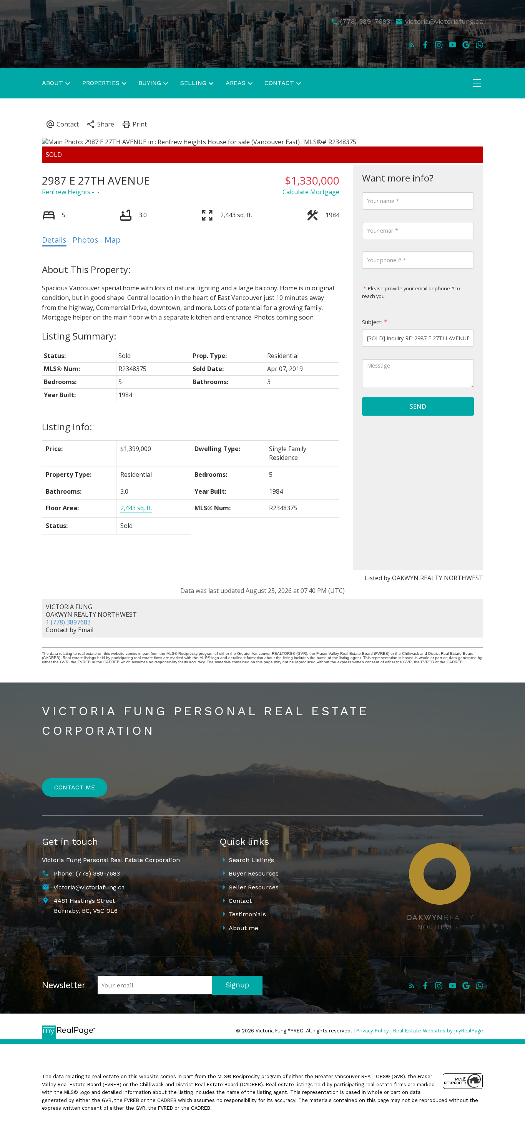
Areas (236, 83)
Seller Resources (254, 887)
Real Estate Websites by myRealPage (438, 1031)
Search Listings (251, 860)
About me (243, 928)
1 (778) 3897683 (68, 622)
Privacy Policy (372, 1031)
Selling (193, 83)
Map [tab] (113, 240)
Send (418, 406)
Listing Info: (67, 426)
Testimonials (247, 914)
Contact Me (74, 787)
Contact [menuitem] (279, 83)
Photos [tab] (85, 240)
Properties (101, 83)
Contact (240, 900)
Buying (149, 83)
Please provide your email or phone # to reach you (411, 292)
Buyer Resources (254, 873)
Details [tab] (54, 240)
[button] (411, 44)
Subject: (372, 322)
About (52, 83)
